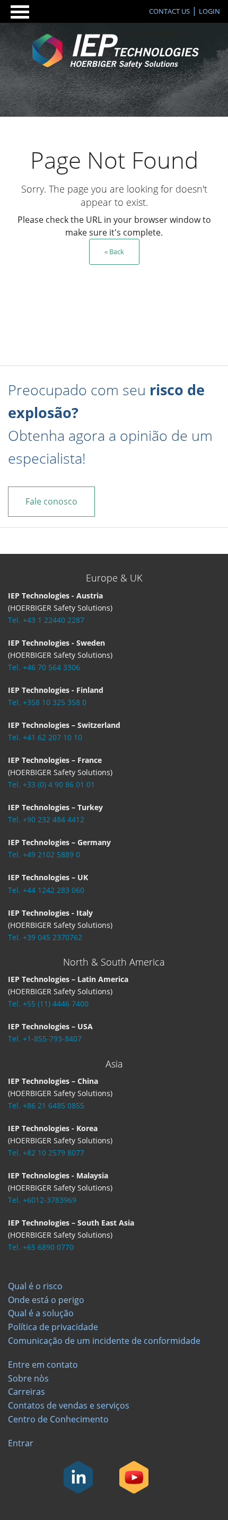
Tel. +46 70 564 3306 (44, 667)
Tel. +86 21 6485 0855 (46, 1105)
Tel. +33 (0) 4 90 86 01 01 (51, 784)
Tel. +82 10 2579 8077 (46, 1153)
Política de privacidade (53, 1327)
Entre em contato (43, 1364)
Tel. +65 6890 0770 (41, 1247)
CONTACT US (169, 11)
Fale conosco (51, 501)
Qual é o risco (35, 1286)
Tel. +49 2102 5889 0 (44, 854)
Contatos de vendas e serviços (68, 1405)
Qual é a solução (41, 1313)
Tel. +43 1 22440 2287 (46, 620)
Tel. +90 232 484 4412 (46, 819)
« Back (114, 251)
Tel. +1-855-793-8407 (45, 1038)
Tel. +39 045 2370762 (45, 937)
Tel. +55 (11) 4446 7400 (48, 1003)
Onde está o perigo (46, 1300)
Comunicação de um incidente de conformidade (104, 1341)
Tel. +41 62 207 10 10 (45, 737)
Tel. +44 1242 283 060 (46, 890)
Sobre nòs (28, 1378)
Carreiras (26, 1391)
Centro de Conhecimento (58, 1419)
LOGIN (209, 11)
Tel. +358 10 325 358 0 (47, 702)
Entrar (20, 1443)
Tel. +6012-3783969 (42, 1200)
